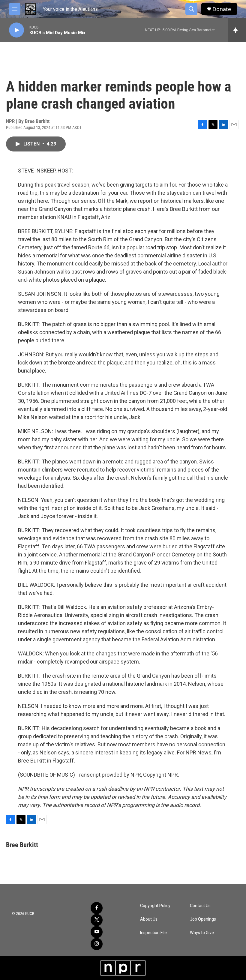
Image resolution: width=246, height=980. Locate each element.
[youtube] (97, 932)
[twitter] (97, 920)
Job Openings (203, 919)
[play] (16, 30)
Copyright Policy (155, 906)
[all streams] (237, 30)
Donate (221, 9)
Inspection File (153, 933)
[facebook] (97, 908)
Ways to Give (202, 933)
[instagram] (97, 944)
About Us (149, 919)
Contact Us (200, 906)
